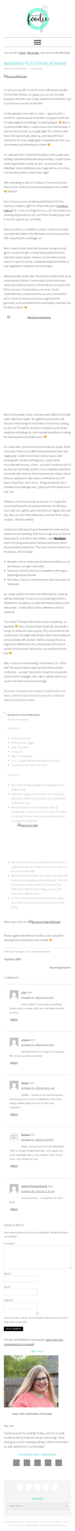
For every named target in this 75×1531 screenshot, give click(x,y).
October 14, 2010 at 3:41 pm (37, 997)
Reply (14, 1020)
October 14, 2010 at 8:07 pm (37, 1044)
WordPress (60, 1525)
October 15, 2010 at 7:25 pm (37, 1139)
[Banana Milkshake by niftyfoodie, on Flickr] (15, 76)
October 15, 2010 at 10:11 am (38, 1088)
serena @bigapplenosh (34, 1186)
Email (8, 1287)
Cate (23, 992)
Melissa (25, 1134)
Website (8, 1300)
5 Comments (36, 68)
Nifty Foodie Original (40, 952)
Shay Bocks (56, 1522)
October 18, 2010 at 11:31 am (38, 1191)
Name (8, 1273)
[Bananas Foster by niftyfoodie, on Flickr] (39, 839)
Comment (10, 1243)
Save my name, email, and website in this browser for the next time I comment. (36, 1320)
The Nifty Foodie (37, 19)
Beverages (19, 952)
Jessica (25, 1039)
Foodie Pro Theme (36, 1522)
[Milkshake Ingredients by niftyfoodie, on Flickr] (37, 361)
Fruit (27, 952)
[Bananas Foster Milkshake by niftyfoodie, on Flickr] (44, 922)
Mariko (25, 1082)
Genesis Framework (28, 1525)
